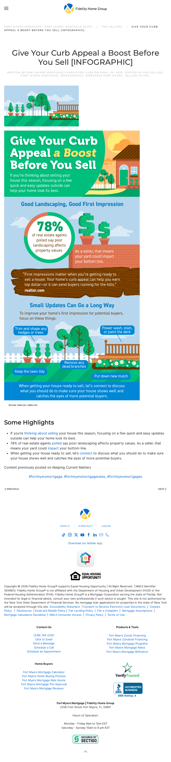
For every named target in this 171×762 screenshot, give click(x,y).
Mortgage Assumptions (137, 610)
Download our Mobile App (85, 543)
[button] (6, 8)
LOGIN (106, 526)
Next (161, 489)
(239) (44, 635)
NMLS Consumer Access (65, 614)
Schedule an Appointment (44, 651)
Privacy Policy (94, 614)
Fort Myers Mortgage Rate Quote (43, 680)
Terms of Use (116, 614)
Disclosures (24, 610)
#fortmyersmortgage (45, 476)
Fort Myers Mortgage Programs (127, 643)
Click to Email (43, 639)
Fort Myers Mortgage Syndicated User (59, 72)
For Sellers (152, 72)
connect (86, 453)
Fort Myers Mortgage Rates (127, 647)
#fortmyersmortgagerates (84, 476)
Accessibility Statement (65, 606)
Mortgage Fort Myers (104, 75)
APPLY (65, 526)
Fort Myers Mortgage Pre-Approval (44, 684)
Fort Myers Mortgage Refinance (127, 651)
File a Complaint (108, 610)
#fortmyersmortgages (124, 476)
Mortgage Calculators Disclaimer (25, 614)
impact (53, 448)
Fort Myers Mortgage (39, 75)
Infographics (71, 75)
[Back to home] (85, 8)
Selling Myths (137, 75)
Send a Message (44, 643)
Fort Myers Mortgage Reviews (44, 688)
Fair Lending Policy (81, 610)
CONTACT (86, 526)
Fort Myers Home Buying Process (44, 676)
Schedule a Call (44, 647)
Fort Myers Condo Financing (127, 635)
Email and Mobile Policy (50, 610)
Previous (13, 489)
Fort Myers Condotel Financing (127, 639)
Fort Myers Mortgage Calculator (44, 672)
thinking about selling (41, 433)
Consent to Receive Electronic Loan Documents (114, 606)
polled (57, 443)
